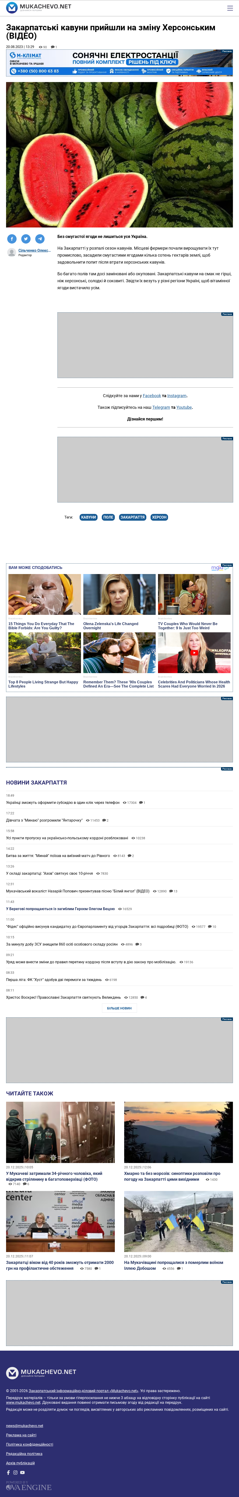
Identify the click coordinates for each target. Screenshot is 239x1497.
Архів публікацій (20, 1463)
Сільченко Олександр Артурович (35, 250)
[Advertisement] (145, 345)
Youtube (184, 407)
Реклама (119, 63)
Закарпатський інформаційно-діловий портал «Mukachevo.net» (83, 1391)
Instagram (176, 395)
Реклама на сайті (21, 1435)
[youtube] (22, 1473)
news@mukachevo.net (24, 1426)
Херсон (159, 517)
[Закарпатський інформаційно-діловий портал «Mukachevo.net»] (38, 8)
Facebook (152, 395)
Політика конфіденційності (29, 1444)
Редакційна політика (24, 1454)
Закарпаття (133, 517)
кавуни (88, 517)
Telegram (161, 407)
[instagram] (15, 1473)
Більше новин (119, 1008)
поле (108, 517)
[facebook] (8, 1473)
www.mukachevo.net (23, 1402)
